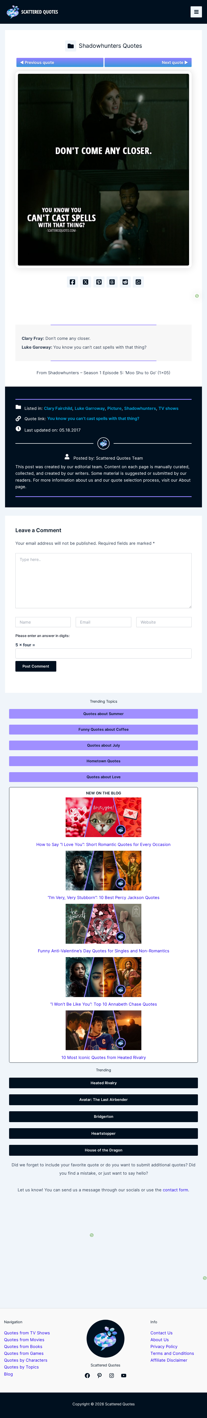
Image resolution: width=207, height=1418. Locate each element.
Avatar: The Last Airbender (103, 1099)
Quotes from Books (23, 1346)
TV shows (168, 408)
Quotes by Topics (21, 1366)
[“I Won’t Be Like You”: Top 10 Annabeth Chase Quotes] (103, 977)
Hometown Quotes (103, 761)
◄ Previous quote (37, 62)
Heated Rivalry (104, 1083)
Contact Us (161, 1332)
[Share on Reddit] (125, 282)
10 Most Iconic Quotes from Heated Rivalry (103, 1057)
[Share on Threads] (112, 282)
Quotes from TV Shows (27, 1332)
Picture (114, 408)
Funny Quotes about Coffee (104, 729)
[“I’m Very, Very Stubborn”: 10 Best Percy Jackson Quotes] (103, 870)
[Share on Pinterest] (99, 282)
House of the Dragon (103, 1150)
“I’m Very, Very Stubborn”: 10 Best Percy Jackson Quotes (104, 897)
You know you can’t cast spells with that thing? (93, 418)
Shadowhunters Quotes (110, 45)
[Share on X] (85, 282)
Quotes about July (103, 745)
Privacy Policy (163, 1346)
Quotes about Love (104, 777)
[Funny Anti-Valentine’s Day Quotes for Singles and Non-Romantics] (103, 923)
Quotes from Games (24, 1353)
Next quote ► (175, 62)
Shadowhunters (140, 408)
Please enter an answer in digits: (42, 635)
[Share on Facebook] (72, 282)
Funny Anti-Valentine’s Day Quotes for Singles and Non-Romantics (103, 950)
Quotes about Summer (103, 714)
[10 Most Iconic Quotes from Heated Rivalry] (103, 1030)
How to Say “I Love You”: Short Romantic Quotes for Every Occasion (103, 844)
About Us (159, 1339)
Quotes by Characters (25, 1360)
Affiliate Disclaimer (168, 1360)
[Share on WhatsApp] (138, 282)
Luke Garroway (90, 408)
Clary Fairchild (58, 408)
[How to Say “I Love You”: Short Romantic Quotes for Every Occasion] (103, 817)
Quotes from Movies (24, 1339)
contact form (175, 1189)
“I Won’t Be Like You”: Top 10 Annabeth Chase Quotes (103, 1004)
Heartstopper (103, 1133)
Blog (8, 1374)
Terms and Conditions (172, 1353)
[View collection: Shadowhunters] (70, 46)
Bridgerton (103, 1116)
